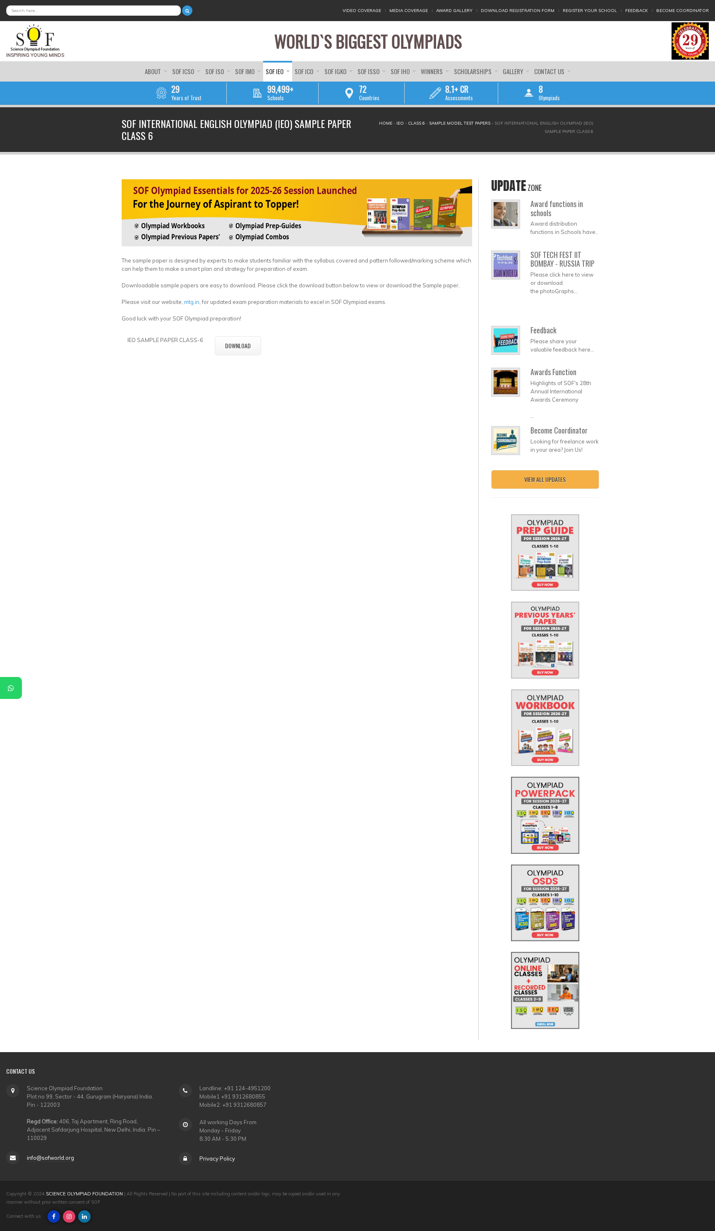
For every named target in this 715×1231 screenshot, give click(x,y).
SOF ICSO (183, 71)
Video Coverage (362, 10)
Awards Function (553, 371)
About (153, 71)
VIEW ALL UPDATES (545, 479)
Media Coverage (408, 10)
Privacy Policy (217, 1158)
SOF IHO (401, 71)
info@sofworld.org (50, 1157)
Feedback (636, 10)
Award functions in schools (556, 208)
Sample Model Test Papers (459, 123)
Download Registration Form (517, 10)
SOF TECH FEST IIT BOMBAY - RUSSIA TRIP (562, 259)
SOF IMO (245, 71)
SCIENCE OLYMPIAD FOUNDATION (84, 1194)
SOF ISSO (369, 71)
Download (238, 345)
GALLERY (513, 71)
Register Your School (590, 10)
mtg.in (191, 302)
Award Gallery (454, 10)
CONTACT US (550, 71)
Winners (432, 71)
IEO (400, 123)
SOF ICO (304, 71)
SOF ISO (215, 71)
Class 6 (416, 123)
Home (385, 123)
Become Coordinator (682, 10)
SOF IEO (275, 71)
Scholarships (473, 71)
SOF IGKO (336, 71)
